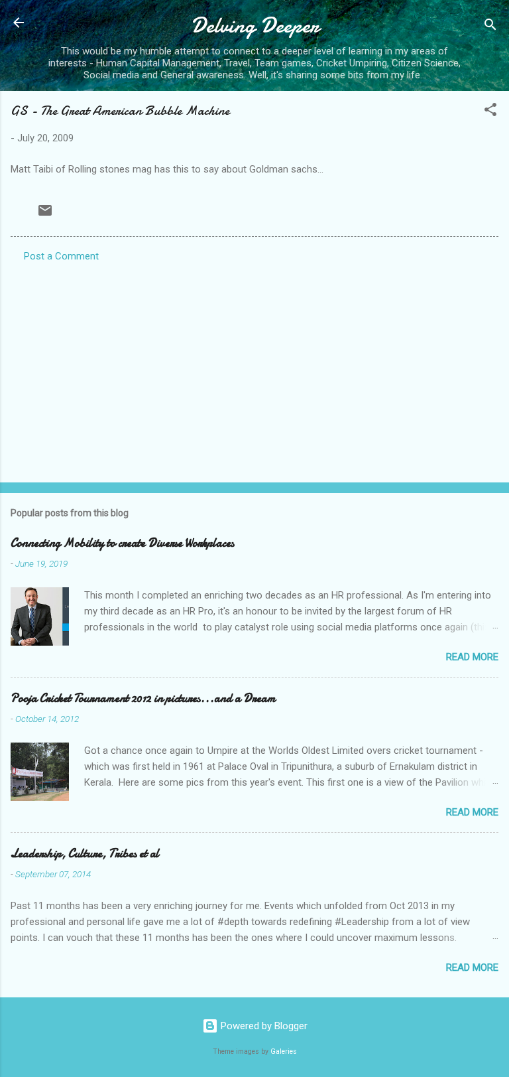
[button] (490, 112)
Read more (472, 657)
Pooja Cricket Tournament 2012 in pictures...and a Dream (143, 698)
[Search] (490, 27)
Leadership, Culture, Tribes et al (85, 853)
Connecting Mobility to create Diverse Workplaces (122, 543)
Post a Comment (61, 256)
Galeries (283, 1051)
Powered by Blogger (263, 1026)
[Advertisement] (254, 368)
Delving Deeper (255, 25)
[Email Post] (45, 215)
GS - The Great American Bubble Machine (120, 110)
